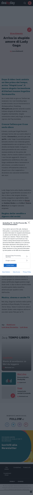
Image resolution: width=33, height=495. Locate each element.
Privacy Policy (27, 272)
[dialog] (16, 247)
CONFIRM (10, 265)
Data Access (16, 272)
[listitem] (16, 256)
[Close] (29, 223)
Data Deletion (6, 272)
